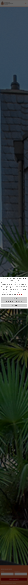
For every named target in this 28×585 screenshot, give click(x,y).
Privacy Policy (20, 294)
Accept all (14, 298)
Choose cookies (14, 305)
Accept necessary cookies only (14, 301)
